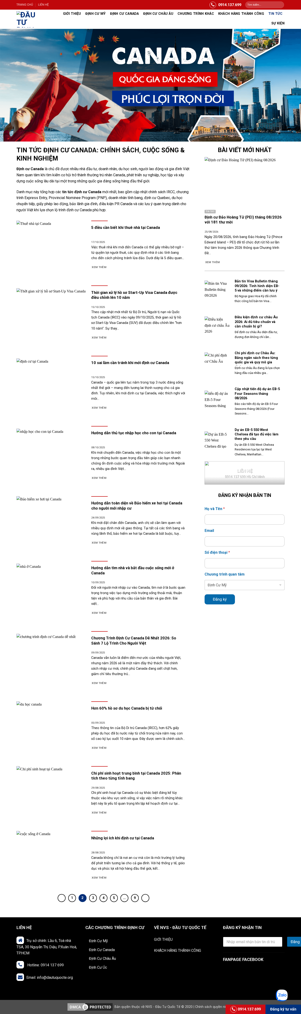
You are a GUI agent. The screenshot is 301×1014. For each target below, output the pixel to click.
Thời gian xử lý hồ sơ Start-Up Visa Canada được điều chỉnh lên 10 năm (134, 295)
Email (209, 530)
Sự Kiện (278, 23)
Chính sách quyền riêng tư (215, 1007)
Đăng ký (220, 599)
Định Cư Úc (98, 967)
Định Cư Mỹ (95, 14)
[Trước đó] (62, 898)
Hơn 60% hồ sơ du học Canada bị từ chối (126, 708)
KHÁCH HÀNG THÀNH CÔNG (177, 950)
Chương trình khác (196, 14)
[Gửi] (280, 4)
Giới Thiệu (72, 14)
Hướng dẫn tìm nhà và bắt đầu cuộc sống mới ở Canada (132, 570)
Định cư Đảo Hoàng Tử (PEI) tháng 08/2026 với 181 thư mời (243, 220)
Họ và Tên (215, 509)
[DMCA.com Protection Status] (90, 1007)
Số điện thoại (217, 552)
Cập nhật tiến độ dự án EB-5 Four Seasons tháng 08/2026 (257, 393)
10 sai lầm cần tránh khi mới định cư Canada (130, 363)
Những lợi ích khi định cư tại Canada (122, 838)
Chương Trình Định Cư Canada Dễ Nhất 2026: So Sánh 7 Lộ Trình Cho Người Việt (133, 640)
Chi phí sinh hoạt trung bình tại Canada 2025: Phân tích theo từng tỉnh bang (136, 776)
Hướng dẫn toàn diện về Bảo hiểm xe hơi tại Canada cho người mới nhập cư (136, 506)
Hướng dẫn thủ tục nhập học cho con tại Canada (133, 433)
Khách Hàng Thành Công (241, 14)
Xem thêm (99, 267)
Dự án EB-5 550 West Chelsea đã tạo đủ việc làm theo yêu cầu (256, 434)
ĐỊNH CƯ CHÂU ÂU (158, 14)
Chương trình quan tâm (225, 574)
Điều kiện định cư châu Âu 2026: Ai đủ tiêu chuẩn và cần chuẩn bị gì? (256, 321)
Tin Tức (275, 14)
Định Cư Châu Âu (102, 958)
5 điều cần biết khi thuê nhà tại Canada (125, 227)
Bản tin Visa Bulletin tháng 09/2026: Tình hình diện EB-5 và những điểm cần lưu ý (257, 285)
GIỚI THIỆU (163, 939)
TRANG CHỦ (24, 4)
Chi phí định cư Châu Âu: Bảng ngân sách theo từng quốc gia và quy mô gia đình (256, 360)
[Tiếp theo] (145, 898)
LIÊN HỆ (43, 4)
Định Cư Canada (124, 14)
